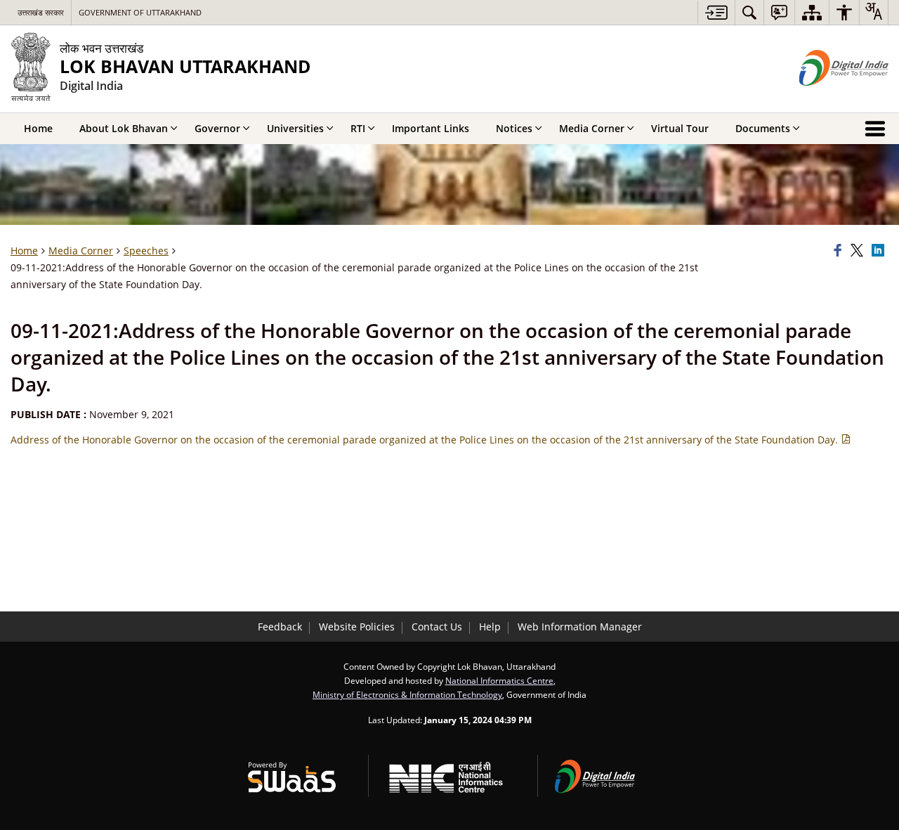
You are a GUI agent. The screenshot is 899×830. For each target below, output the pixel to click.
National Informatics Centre (499, 680)
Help (490, 626)
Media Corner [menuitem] (591, 128)
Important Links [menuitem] (430, 128)
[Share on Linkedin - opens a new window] (880, 250)
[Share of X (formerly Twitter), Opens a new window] (859, 250)
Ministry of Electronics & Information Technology (407, 694)
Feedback (280, 626)
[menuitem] (749, 12)
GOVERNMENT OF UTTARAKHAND (140, 12)
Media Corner (80, 250)
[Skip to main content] (716, 12)
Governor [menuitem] (217, 128)
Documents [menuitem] (762, 128)
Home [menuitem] (38, 128)
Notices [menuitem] (514, 128)
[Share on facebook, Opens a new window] (840, 250)
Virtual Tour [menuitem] (680, 128)
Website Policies (357, 626)
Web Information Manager (580, 626)
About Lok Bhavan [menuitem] (123, 128)
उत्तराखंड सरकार (41, 12)
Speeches (146, 250)
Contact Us (437, 626)
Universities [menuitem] (295, 128)
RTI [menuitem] (357, 128)
